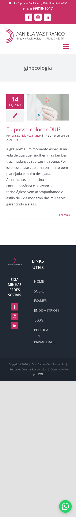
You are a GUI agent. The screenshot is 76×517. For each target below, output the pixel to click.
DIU (18, 140)
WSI (40, 374)
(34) (40, 9)
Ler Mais (64, 215)
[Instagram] (14, 316)
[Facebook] (14, 306)
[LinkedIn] (14, 325)
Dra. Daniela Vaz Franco (26, 135)
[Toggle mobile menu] (66, 46)
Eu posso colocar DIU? (33, 129)
